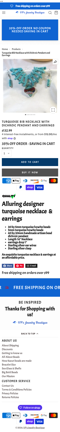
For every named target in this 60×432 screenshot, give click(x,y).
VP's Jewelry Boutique (34, 427)
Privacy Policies (10, 393)
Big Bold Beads (10, 372)
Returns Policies (10, 397)
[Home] (30, 13)
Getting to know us (12, 353)
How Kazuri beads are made (17, 361)
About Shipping (10, 345)
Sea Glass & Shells (11, 368)
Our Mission (8, 376)
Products (16, 49)
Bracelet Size (9, 364)
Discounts (7, 349)
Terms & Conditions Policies (17, 389)
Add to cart (30, 162)
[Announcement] (30, 5)
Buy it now (30, 172)
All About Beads (11, 357)
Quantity (8, 148)
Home (5, 49)
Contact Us (8, 386)
